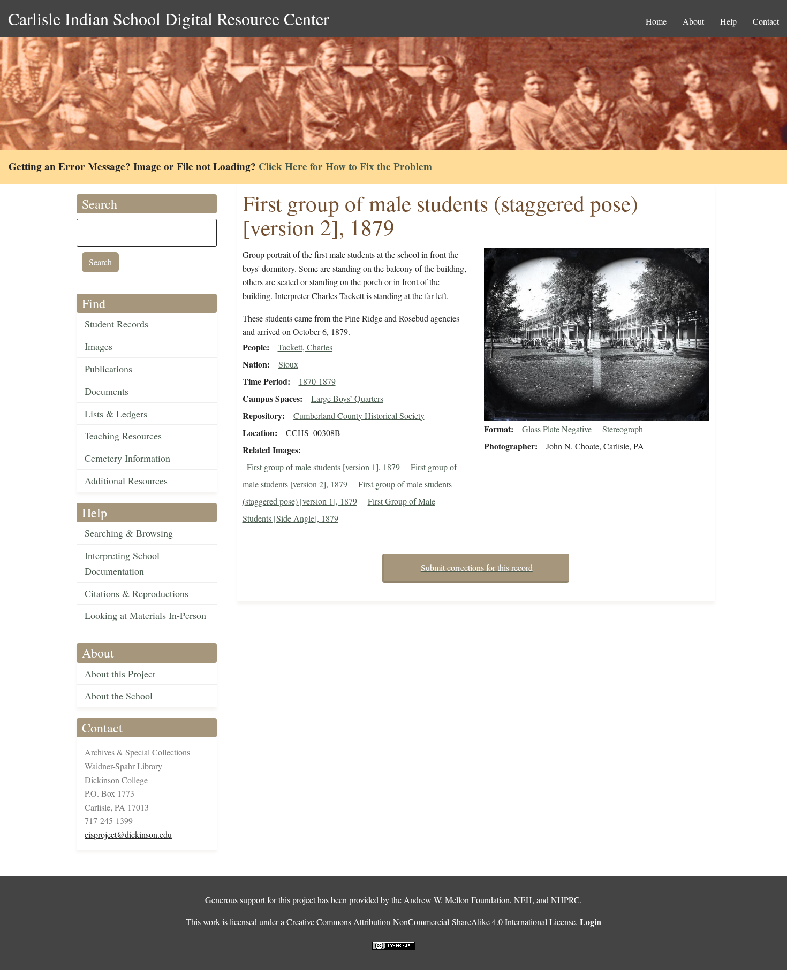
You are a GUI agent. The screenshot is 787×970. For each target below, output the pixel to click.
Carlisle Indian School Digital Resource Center (168, 18)
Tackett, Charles (305, 347)
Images (98, 346)
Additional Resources (126, 480)
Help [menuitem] (728, 21)
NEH (523, 899)
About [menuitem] (693, 21)
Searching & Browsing (129, 532)
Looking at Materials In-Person (145, 615)
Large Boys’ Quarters (347, 398)
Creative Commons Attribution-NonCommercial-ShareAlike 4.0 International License (431, 921)
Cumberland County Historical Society (359, 415)
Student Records (116, 323)
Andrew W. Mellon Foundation (457, 899)
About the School (119, 695)
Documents (106, 391)
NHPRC (565, 899)
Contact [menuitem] (766, 21)
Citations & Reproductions (136, 593)
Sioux (288, 364)
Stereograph (622, 428)
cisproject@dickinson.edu (128, 834)
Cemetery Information (127, 458)
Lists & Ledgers (116, 413)
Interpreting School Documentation (122, 563)
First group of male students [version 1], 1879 (323, 466)
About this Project (120, 673)
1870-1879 (317, 381)
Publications (108, 368)
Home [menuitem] (656, 21)
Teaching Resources (123, 435)
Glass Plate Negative (557, 428)
